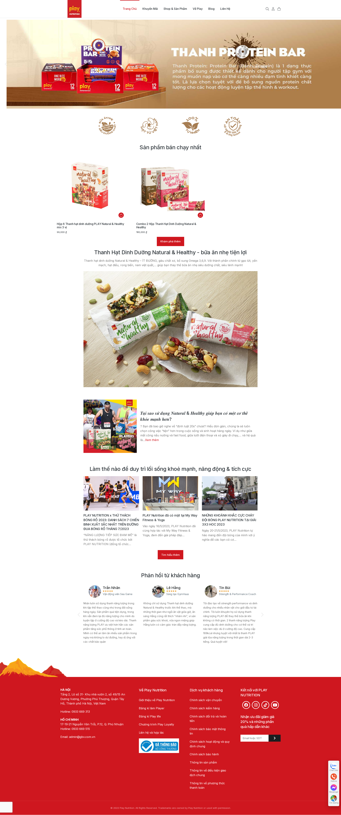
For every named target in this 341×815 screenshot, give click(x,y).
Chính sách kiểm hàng (205, 708)
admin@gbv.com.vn (82, 737)
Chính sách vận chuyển (206, 700)
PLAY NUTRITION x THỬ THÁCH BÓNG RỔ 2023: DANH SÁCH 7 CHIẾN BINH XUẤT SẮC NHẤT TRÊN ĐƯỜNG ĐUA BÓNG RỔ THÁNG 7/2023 (111, 522)
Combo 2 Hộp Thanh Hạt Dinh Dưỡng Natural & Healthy (166, 225)
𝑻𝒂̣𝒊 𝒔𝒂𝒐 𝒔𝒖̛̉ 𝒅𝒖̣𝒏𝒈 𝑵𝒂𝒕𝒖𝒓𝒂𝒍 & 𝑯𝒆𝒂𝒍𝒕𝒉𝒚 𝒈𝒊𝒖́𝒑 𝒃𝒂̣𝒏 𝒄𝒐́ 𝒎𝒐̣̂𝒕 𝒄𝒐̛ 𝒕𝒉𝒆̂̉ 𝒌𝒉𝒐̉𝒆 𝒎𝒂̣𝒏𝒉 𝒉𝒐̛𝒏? (194, 416)
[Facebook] (246, 705)
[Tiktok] (265, 705)
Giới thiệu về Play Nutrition (157, 700)
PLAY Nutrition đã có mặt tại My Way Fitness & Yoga (170, 517)
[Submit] (275, 738)
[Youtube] (275, 705)
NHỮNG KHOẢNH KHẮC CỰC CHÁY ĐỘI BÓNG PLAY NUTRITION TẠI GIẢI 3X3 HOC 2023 (229, 519)
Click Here (260, 67)
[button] (6, 64)
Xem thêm (152, 440)
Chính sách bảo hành (204, 754)
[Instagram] (256, 705)
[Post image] (110, 426)
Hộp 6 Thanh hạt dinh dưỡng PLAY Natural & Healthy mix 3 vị (90, 225)
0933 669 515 (81, 729)
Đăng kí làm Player (151, 708)
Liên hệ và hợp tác (151, 732)
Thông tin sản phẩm (203, 762)
